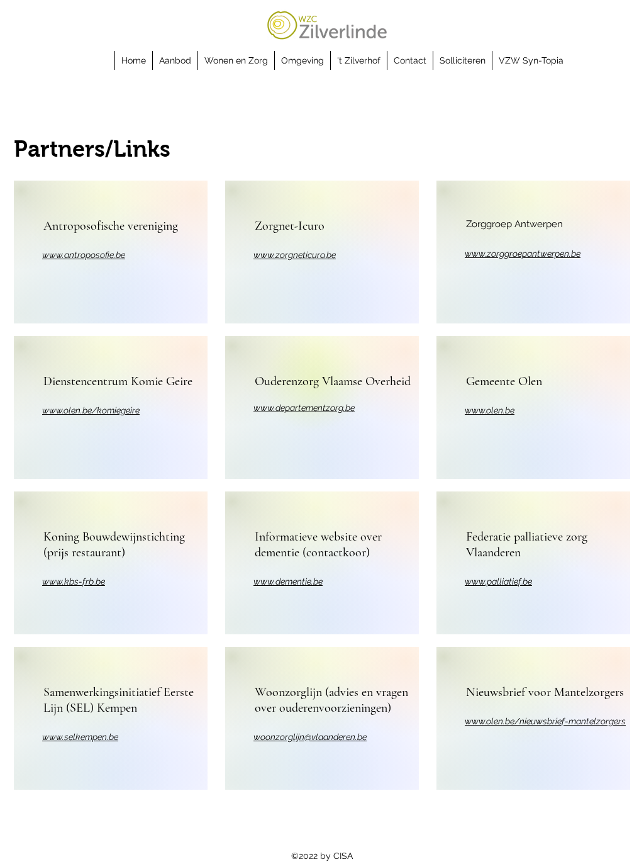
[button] (174, 60)
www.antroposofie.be (83, 255)
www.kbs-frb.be (73, 581)
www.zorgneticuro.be (294, 255)
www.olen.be (489, 410)
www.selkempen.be (80, 737)
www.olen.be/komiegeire (91, 410)
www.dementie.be (288, 581)
